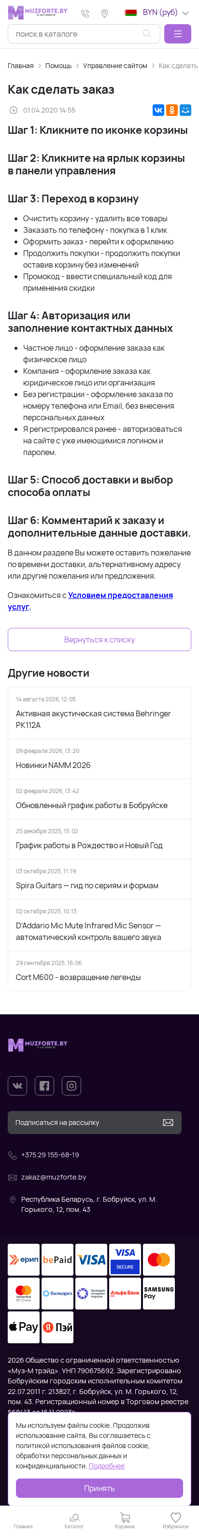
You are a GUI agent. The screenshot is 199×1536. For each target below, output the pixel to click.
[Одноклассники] (172, 110)
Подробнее (107, 1465)
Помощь (58, 65)
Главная (21, 65)
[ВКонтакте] (158, 110)
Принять (99, 1488)
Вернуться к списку (99, 639)
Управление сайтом (115, 65)
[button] (177, 33)
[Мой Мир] (185, 110)
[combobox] (84, 33)
